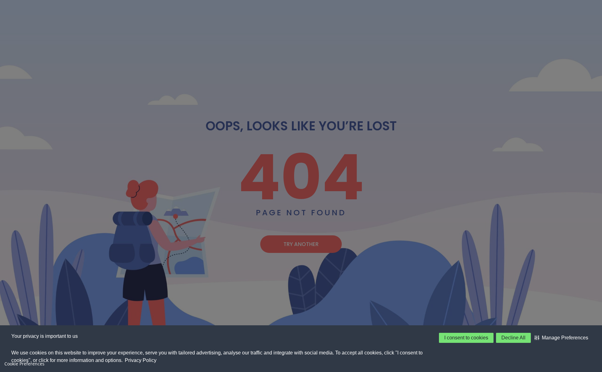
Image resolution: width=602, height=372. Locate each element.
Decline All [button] (513, 337)
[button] (561, 338)
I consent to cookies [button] (466, 337)
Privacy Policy (140, 360)
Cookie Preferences (24, 364)
